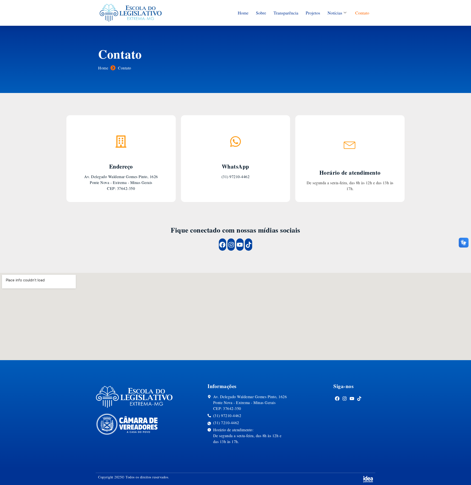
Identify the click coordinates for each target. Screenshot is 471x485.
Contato (362, 13)
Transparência (286, 13)
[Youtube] (240, 244)
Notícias (334, 13)
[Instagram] (231, 244)
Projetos (313, 13)
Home (243, 13)
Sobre (261, 13)
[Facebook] (222, 244)
